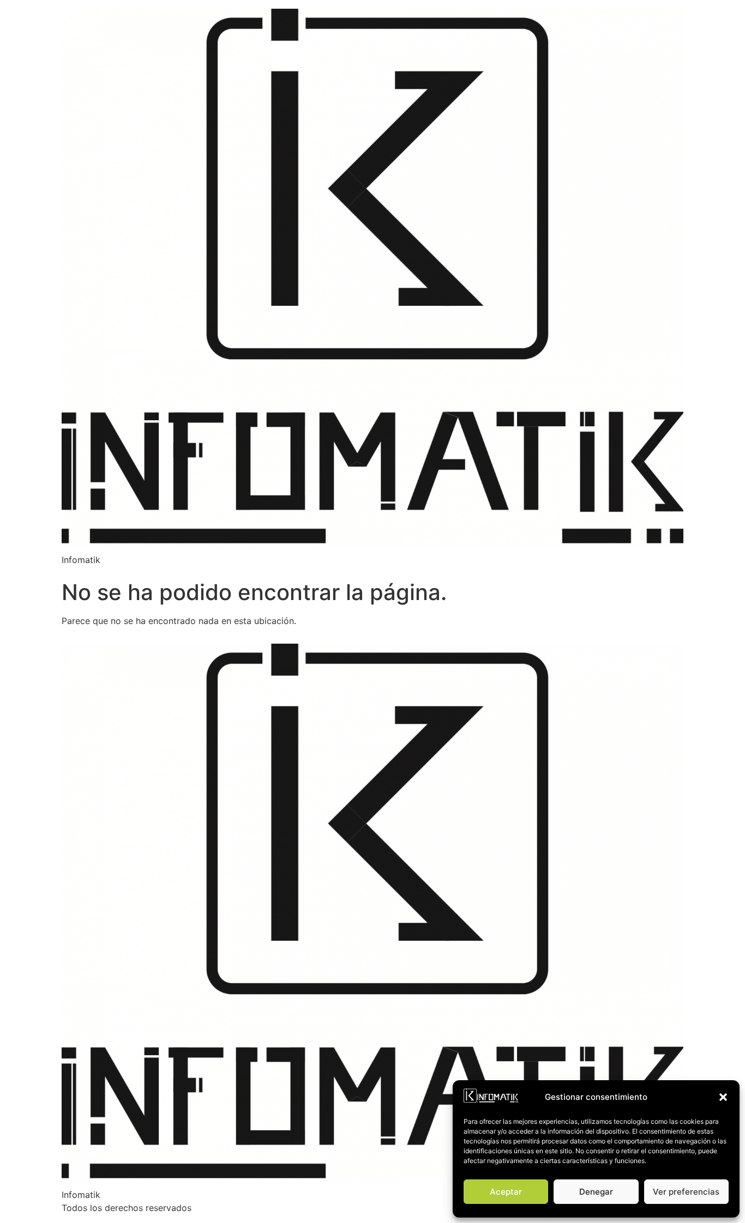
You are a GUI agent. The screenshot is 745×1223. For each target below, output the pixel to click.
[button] (723, 1097)
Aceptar (506, 1191)
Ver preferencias (686, 1191)
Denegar (596, 1191)
